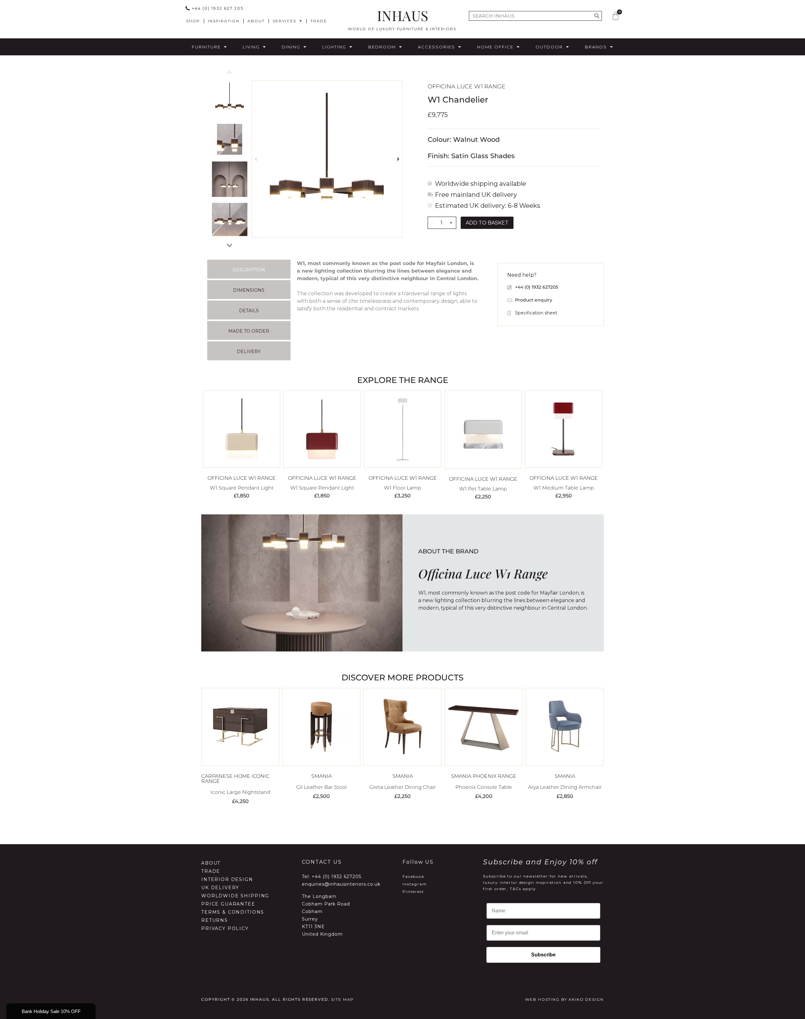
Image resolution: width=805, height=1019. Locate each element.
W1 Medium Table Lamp (563, 488)
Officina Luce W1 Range (466, 86)
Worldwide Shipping (235, 896)
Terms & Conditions (232, 912)
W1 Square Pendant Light (242, 488)
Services (284, 21)
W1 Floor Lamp (402, 488)
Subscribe (543, 954)
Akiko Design (586, 999)
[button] (256, 159)
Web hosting (542, 999)
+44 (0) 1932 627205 (336, 876)
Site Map (342, 999)
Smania (321, 776)
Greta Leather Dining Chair (402, 787)
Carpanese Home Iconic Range (235, 778)
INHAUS (402, 15)
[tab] (249, 269)
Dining (291, 46)
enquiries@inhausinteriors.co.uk (341, 884)
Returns (214, 920)
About (256, 21)
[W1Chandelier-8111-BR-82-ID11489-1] (327, 159)
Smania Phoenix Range (483, 776)
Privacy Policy (225, 928)
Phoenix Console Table (483, 787)
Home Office (495, 46)
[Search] (597, 15)
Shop (193, 21)
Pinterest (413, 891)
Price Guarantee (228, 904)
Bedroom (382, 46)
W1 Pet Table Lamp (483, 489)
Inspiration (224, 21)
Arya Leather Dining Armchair (565, 787)
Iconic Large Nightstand (240, 792)
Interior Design (227, 879)
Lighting (334, 46)
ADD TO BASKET (487, 223)
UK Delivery (220, 887)
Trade (318, 21)
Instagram (414, 884)
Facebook (413, 876)
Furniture (206, 46)
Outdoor (549, 46)
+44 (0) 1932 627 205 (217, 8)
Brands (596, 46)
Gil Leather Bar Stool (321, 787)
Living (251, 46)
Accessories (436, 46)
